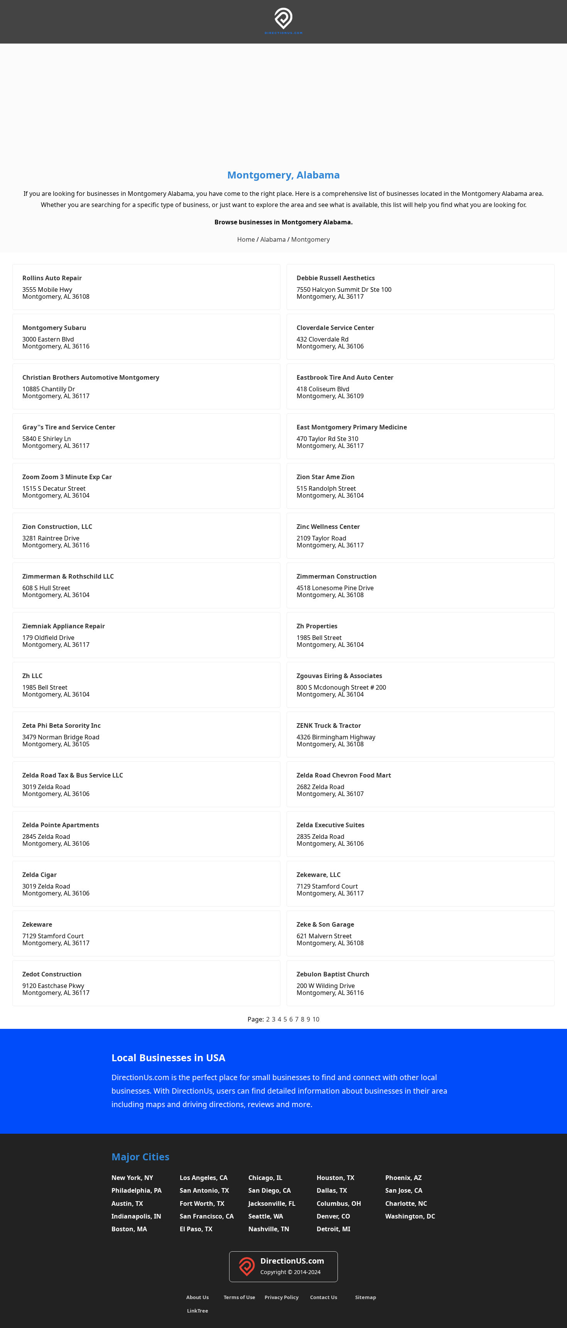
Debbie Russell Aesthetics (336, 278)
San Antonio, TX (204, 1190)
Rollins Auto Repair (52, 278)
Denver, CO (333, 1216)
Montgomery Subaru (54, 327)
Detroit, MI (333, 1229)
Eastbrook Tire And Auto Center (345, 377)
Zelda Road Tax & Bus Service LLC (72, 775)
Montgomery (310, 239)
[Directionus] (283, 32)
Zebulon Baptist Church (333, 974)
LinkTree (197, 1310)
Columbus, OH (339, 1203)
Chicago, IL (265, 1177)
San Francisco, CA (207, 1216)
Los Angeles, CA (204, 1177)
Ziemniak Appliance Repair (63, 626)
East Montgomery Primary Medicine (352, 427)
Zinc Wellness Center (328, 526)
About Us (197, 1297)
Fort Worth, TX (202, 1203)
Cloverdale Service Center (335, 327)
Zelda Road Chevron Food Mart (344, 775)
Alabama (273, 239)
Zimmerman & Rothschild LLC (68, 576)
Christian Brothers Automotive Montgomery (90, 377)
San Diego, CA (269, 1190)
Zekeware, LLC (319, 874)
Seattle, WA (265, 1216)
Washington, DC (410, 1216)
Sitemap (365, 1297)
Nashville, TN (268, 1229)
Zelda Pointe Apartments (60, 825)
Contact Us (323, 1297)
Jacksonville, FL (271, 1203)
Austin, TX (127, 1203)
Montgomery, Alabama (283, 175)
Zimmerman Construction (337, 576)
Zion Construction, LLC (57, 526)
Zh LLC (32, 676)
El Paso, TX (196, 1229)
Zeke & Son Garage (325, 924)
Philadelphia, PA (136, 1190)
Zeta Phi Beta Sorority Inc (61, 725)
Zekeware (37, 924)
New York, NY (132, 1177)
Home (246, 239)
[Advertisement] (283, 108)
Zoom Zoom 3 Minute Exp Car (67, 477)
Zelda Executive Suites (330, 825)
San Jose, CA (403, 1190)
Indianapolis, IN (136, 1216)
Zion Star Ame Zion (326, 477)
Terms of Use (239, 1297)
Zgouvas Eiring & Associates (339, 676)
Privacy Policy (282, 1297)
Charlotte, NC (406, 1203)
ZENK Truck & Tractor (329, 725)
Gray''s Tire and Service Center (68, 427)
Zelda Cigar (39, 874)
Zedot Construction (52, 974)
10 (315, 1019)
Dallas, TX (332, 1190)
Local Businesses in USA (168, 1057)
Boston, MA (129, 1229)
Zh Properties (317, 626)
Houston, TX (335, 1177)
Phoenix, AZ (403, 1177)
